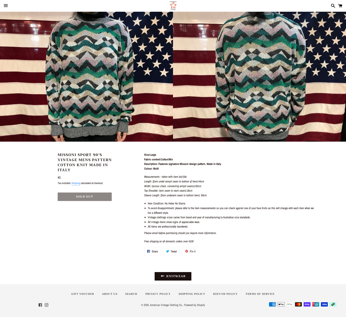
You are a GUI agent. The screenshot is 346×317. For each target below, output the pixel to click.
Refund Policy (225, 294)
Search (131, 294)
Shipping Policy (192, 294)
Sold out (84, 196)
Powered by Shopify (194, 305)
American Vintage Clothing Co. (166, 305)
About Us (109, 294)
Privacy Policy (158, 294)
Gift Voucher (82, 294)
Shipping (75, 183)
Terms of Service (260, 294)
